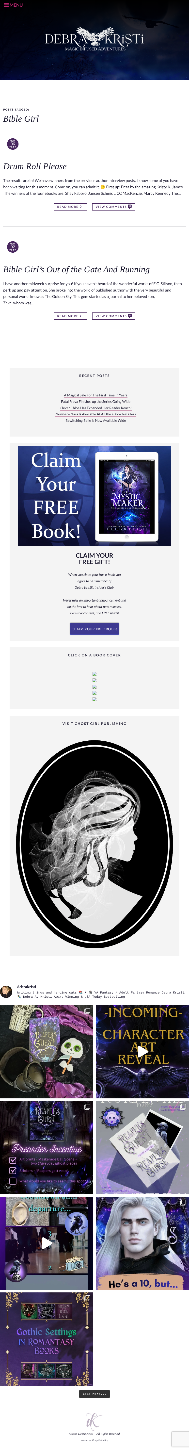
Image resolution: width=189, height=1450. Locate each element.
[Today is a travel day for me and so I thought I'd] (46, 1051)
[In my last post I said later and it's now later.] (142, 1051)
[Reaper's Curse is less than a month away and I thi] (46, 1147)
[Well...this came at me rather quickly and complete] (46, 1243)
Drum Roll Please (35, 166)
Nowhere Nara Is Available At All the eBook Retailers (95, 414)
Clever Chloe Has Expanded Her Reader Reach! (96, 408)
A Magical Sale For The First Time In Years (95, 395)
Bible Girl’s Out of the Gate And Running (76, 269)
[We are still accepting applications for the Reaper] (142, 1147)
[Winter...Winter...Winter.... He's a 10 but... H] (142, 1243)
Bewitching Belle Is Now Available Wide (95, 421)
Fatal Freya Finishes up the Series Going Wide (95, 402)
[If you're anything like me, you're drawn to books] (46, 1339)
